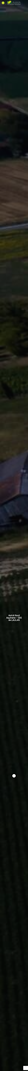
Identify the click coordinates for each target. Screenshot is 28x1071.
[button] (3, 3)
